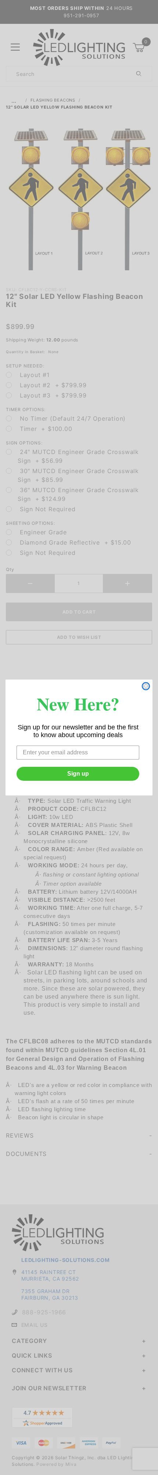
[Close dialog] (146, 686)
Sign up (78, 774)
